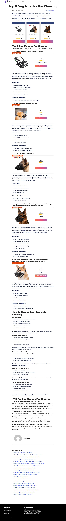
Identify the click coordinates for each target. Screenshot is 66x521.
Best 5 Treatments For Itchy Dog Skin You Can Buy (26, 489)
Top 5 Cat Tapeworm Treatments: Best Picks (25, 459)
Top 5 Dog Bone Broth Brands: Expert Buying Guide (27, 472)
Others (59, 1)
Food (30, 1)
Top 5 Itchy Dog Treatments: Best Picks (24, 470)
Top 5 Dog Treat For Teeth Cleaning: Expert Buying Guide (28, 454)
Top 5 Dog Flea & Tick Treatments (22, 479)
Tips (51, 1)
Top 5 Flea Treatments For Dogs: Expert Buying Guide (27, 465)
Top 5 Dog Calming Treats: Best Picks (23, 481)
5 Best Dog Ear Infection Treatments (23, 494)
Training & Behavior (23, 1)
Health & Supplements (43, 1)
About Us (6, 508)
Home (15, 1)
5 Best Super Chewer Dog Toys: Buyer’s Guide (25, 474)
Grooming (35, 1)
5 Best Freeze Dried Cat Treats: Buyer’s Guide (25, 485)
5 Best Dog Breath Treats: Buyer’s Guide (24, 483)
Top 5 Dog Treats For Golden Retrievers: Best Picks (26, 457)
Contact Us (6, 513)
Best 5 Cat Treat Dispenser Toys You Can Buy (25, 468)
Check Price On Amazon (19, 41)
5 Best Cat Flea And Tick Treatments (23, 452)
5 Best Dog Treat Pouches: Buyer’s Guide (24, 492)
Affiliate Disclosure (7, 510)
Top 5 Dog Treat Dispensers (21, 476)
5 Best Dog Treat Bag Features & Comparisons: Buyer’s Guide (29, 463)
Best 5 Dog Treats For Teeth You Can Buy (24, 487)
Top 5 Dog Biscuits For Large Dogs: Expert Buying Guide (28, 461)
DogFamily (7, 507)
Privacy (5, 511)
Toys (55, 1)
